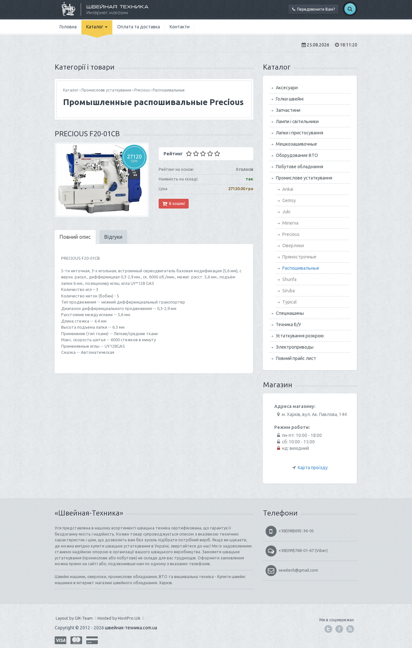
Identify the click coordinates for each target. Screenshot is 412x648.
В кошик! (176, 203)
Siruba (288, 290)
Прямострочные (299, 256)
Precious (142, 90)
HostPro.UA (129, 618)
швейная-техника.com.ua (131, 627)
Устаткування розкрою (300, 335)
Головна (68, 26)
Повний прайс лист (296, 358)
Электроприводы (295, 347)
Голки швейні (290, 99)
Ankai (287, 189)
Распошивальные (169, 90)
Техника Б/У (288, 324)
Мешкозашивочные (296, 144)
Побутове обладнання (299, 166)
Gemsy (289, 200)
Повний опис (75, 237)
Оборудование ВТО (297, 155)
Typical (289, 302)
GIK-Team (84, 618)
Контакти (180, 26)
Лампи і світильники (297, 121)
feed (350, 628)
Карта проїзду (313, 467)
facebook (339, 628)
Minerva (290, 223)
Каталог (95, 26)
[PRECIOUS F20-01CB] (102, 179)
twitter (328, 628)
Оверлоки (293, 245)
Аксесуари (287, 87)
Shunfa (289, 279)
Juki (286, 211)
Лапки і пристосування (299, 132)
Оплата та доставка (138, 26)
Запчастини (288, 110)
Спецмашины (290, 313)
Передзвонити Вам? (315, 9)
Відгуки (113, 237)
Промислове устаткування (106, 90)
